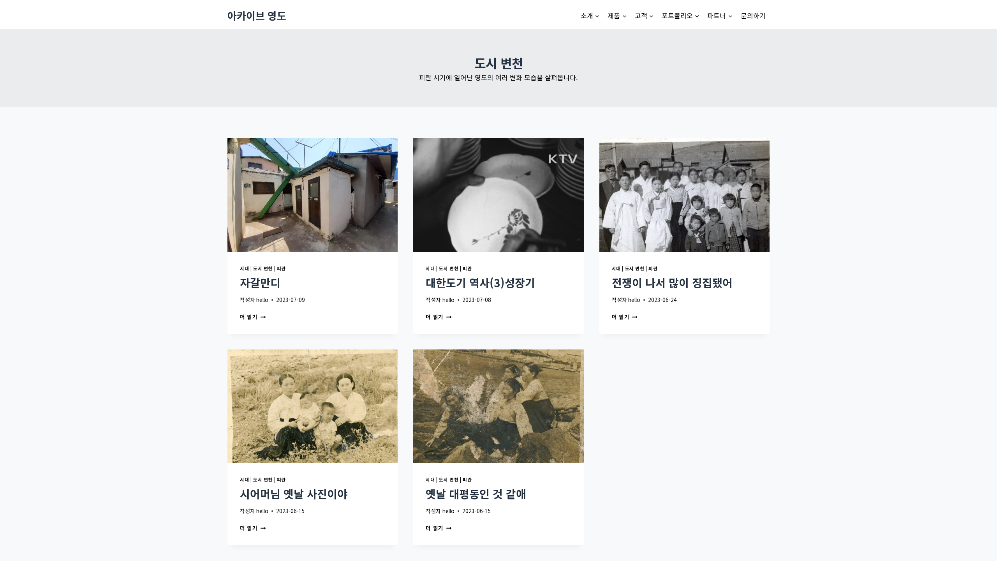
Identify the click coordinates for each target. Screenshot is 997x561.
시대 (244, 268)
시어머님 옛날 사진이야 (293, 493)
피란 (281, 268)
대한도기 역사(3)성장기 (480, 282)
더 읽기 (251, 317)
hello (262, 299)
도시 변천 (263, 268)
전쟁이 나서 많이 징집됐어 (672, 282)
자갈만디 (260, 282)
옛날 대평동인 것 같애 (476, 493)
